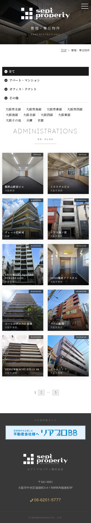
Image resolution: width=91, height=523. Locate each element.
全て (12, 71)
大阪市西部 (75, 109)
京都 (41, 120)
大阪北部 (29, 114)
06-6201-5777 (47, 499)
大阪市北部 (13, 109)
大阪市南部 (34, 109)
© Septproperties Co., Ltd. (45, 517)
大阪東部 (64, 114)
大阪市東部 (54, 109)
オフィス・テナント (23, 89)
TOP (63, 50)
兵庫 (29, 120)
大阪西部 (47, 114)
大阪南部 (12, 114)
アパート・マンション (24, 80)
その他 (14, 98)
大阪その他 (13, 120)
